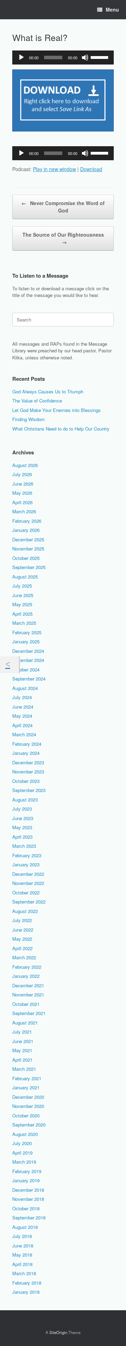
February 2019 (26, 1171)
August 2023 (25, 799)
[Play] (21, 57)
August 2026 (25, 465)
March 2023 (24, 846)
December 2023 (28, 762)
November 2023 (28, 771)
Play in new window (54, 169)
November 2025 (28, 548)
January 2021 (26, 1087)
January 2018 (26, 1291)
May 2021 (22, 1050)
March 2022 (24, 957)
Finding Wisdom (28, 419)
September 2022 (29, 901)
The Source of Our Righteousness (63, 238)
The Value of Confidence (37, 400)
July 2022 (22, 920)
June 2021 (22, 1041)
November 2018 (28, 1199)
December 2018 (28, 1189)
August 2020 (25, 1134)
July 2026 (22, 474)
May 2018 (22, 1254)
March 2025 (24, 623)
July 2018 (22, 1236)
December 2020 (28, 1097)
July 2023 (22, 808)
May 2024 (22, 715)
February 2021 (26, 1078)
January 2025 (26, 641)
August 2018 (25, 1227)
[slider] (100, 56)
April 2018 (22, 1264)
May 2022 (22, 938)
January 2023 (26, 864)
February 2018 (26, 1282)
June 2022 (22, 929)
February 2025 (26, 632)
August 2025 (25, 576)
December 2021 (28, 985)
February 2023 (26, 855)
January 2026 (26, 530)
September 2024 (29, 678)
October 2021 (26, 1004)
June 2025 (22, 595)
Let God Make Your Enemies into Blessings (56, 410)
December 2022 (28, 874)
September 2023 (29, 790)
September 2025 (29, 567)
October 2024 (26, 669)
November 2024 (28, 660)
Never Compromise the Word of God (63, 206)
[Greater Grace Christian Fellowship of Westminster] (12, 10)
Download (91, 169)
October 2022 (26, 892)
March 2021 (24, 1069)
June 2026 (22, 483)
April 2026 (22, 502)
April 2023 (22, 836)
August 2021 (25, 1022)
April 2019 (22, 1152)
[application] (63, 57)
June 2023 (22, 818)
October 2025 (26, 558)
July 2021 (22, 1031)
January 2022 (26, 976)
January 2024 (26, 753)
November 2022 (28, 883)
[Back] (9, 664)
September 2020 (29, 1124)
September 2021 (29, 1013)
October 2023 (26, 781)
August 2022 (25, 911)
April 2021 (22, 1059)
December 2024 (28, 651)
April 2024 (22, 725)
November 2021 (28, 994)
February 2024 (26, 743)
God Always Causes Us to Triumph (47, 391)
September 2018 (29, 1217)
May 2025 (22, 604)
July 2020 (22, 1143)
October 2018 (26, 1208)
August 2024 (25, 688)
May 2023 (22, 827)
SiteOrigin (58, 1332)
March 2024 (24, 734)
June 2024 (22, 706)
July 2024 (22, 697)
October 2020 (26, 1115)
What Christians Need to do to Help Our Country (61, 428)
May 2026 (22, 492)
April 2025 (22, 613)
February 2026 (26, 521)
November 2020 (28, 1106)
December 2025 (28, 539)
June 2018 (22, 1245)
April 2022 (22, 948)
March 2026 (24, 511)
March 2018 (24, 1273)
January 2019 (26, 1180)
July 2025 (22, 585)
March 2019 (24, 1161)
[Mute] (85, 57)
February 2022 (26, 966)
